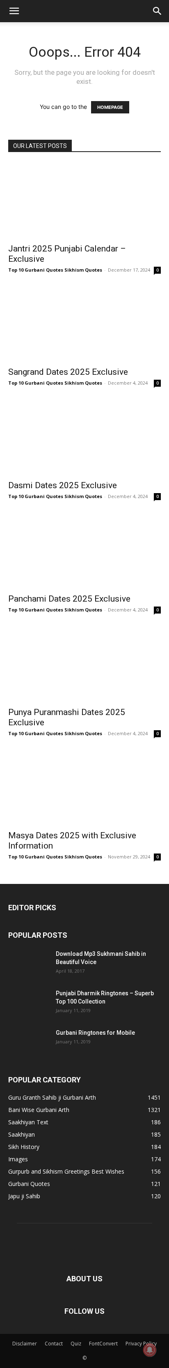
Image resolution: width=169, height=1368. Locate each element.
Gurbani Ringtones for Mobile (95, 1032)
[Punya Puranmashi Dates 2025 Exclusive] (84, 664)
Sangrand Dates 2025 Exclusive (68, 372)
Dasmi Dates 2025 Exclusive (62, 485)
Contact (54, 1343)
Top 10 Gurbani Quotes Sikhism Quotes (55, 270)
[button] (14, 11)
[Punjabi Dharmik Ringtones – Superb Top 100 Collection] (28, 1003)
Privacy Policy (141, 1343)
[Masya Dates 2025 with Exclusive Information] (84, 788)
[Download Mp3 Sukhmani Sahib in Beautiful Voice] (28, 964)
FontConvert (103, 1343)
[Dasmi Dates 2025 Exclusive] (84, 437)
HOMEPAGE (110, 107)
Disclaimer (24, 1343)
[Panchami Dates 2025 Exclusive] (84, 550)
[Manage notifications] (149, 1349)
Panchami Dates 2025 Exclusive (69, 599)
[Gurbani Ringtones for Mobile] (28, 1043)
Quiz (76, 1343)
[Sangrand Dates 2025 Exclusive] (84, 324)
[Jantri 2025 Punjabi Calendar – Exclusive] (84, 200)
